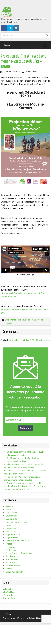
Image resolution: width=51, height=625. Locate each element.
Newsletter (11, 528)
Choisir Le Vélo (31, 71)
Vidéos (9, 568)
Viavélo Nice (8, 592)
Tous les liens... (9, 598)
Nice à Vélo (8, 595)
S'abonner (25, 428)
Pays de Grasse (13, 534)
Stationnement (12, 559)
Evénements (10, 320)
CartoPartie (11, 512)
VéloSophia (8, 589)
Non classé (11, 531)
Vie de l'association (14, 572)
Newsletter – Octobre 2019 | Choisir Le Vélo (29, 340)
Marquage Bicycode (16, 455)
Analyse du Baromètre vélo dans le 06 (24, 483)
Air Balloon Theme (34, 618)
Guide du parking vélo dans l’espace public (25, 452)
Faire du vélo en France (27, 320)
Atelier (9, 509)
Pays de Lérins (12, 537)
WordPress (18, 618)
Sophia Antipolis (13, 556)
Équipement (11, 515)
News (8, 525)
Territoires (11, 562)
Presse (9, 543)
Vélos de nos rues (13, 565)
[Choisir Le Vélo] (6, 16)
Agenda (9, 506)
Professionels (12, 550)
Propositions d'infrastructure (19, 553)
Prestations (11, 547)
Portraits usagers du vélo (17, 540)
